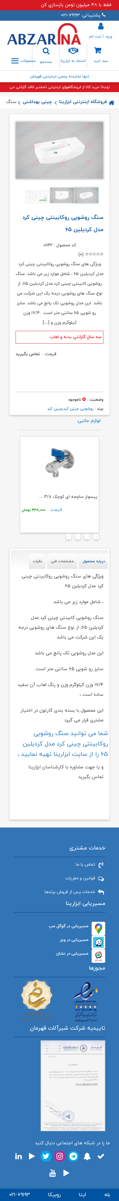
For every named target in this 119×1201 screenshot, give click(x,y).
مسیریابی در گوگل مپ (68, 926)
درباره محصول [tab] (94, 561)
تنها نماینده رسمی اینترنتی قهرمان (59, 76)
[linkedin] (18, 1156)
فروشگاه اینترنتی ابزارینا (83, 102)
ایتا (82, 1195)
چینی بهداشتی (37, 102)
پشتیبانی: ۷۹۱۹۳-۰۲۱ (80, 15)
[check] (101, 1156)
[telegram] (73, 1156)
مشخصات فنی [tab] (62, 561)
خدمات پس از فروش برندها (70, 892)
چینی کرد (55, 409)
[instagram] (59, 1156)
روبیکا (54, 1195)
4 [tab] (67, 538)
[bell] (87, 1156)
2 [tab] (85, 538)
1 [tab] (94, 538)
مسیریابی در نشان (72, 953)
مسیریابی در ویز (74, 940)
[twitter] (45, 1156)
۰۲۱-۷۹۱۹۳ (19, 1195)
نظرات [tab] (37, 561)
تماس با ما (85, 864)
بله (107, 1195)
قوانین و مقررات (80, 878)
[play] (32, 1156)
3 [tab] (76, 538)
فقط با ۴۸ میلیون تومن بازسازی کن (76, 5)
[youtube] (52, 1173)
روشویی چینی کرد (78, 409)
